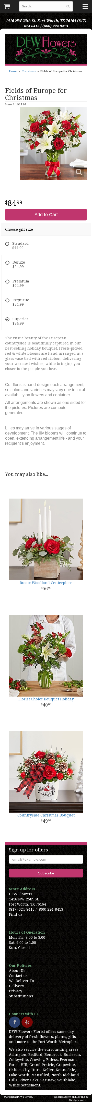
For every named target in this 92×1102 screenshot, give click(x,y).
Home (13, 71)
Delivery (16, 986)
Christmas (29, 71)
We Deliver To (21, 981)
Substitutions (21, 996)
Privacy (15, 991)
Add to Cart (46, 214)
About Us (17, 971)
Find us (15, 914)
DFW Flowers (46, 49)
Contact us (18, 976)
